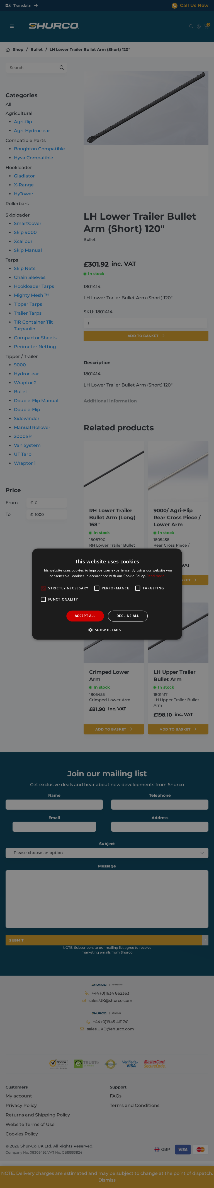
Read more (155, 575)
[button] (107, 630)
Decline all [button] (127, 615)
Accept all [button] (85, 615)
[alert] (107, 594)
